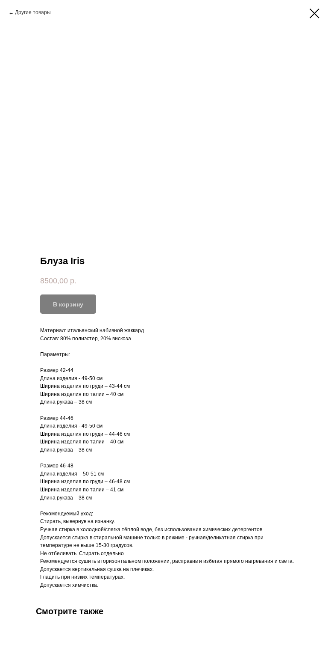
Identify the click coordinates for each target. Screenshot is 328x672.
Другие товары (33, 12)
